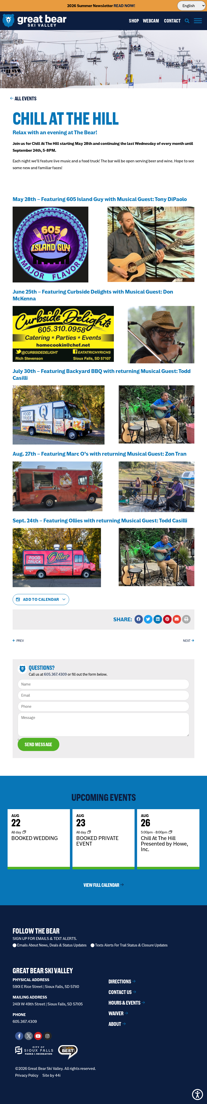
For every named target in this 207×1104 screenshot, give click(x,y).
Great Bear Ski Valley (43, 970)
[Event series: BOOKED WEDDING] (24, 832)
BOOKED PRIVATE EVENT (97, 841)
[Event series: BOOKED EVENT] (89, 832)
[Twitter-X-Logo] (28, 1036)
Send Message (38, 744)
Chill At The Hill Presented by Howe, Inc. (164, 843)
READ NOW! (124, 5)
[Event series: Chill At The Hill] (170, 832)
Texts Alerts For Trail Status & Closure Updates (131, 945)
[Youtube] (38, 1036)
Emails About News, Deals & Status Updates (52, 945)
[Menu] (198, 20)
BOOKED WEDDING (34, 838)
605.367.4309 (55, 674)
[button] (187, 20)
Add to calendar (41, 599)
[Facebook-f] (19, 1036)
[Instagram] (47, 1036)
